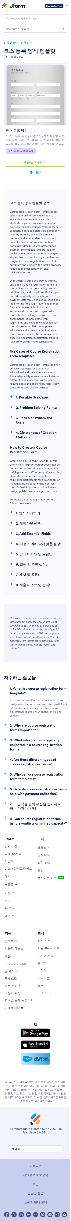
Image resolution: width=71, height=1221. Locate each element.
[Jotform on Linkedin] (21, 1214)
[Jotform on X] (14, 1214)
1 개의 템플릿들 (15, 56)
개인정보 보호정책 (35, 1175)
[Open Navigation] (67, 6)
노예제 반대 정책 (35, 1202)
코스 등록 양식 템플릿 (29, 51)
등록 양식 (26, 42)
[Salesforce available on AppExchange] (35, 1059)
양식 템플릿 (11, 42)
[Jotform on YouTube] (50, 1214)
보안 (36, 1184)
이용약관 (36, 1166)
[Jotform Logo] (13, 6)
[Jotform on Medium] (28, 1214)
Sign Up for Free (54, 6)
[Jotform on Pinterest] (42, 1214)
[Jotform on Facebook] (6, 1214)
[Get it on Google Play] (35, 1032)
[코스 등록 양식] (35, 94)
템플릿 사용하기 (35, 162)
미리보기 (35, 172)
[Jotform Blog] (35, 1214)
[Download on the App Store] (35, 1044)
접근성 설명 (36, 1193)
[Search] (7, 18)
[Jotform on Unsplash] (64, 1214)
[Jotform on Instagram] (57, 1214)
